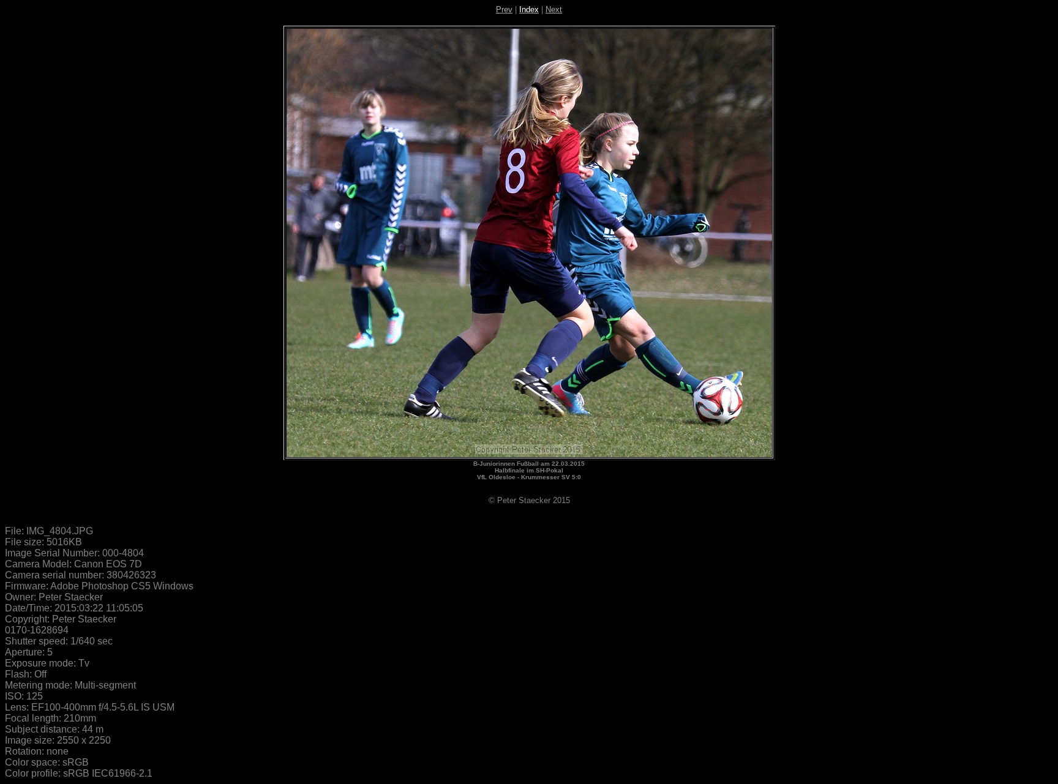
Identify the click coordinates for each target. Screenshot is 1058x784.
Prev (504, 9)
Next (554, 9)
